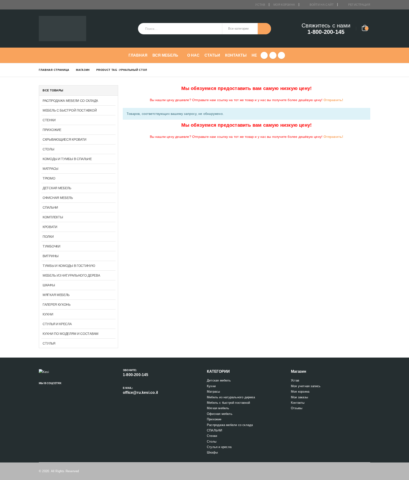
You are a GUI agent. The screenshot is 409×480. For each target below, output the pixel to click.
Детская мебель (57, 188)
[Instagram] (281, 55)
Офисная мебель (58, 198)
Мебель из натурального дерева (71, 275)
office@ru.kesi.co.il (140, 392)
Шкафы (49, 285)
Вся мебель (165, 55)
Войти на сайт (322, 4)
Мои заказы (299, 397)
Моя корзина (284, 4)
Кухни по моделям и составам (70, 334)
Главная (138, 55)
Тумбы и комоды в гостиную (69, 266)
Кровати (50, 227)
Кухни (48, 314)
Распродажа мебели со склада (70, 101)
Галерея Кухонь (57, 304)
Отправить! (333, 100)
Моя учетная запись (306, 386)
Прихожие (52, 130)
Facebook (42, 389)
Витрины (50, 256)
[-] (62, 28)
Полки (48, 236)
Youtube (50, 389)
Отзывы (296, 408)
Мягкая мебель (56, 295)
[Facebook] (264, 55)
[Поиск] (264, 28)
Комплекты (53, 217)
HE (254, 55)
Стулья (49, 343)
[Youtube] (272, 55)
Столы (48, 149)
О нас (193, 55)
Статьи (212, 55)
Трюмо (49, 178)
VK (66, 389)
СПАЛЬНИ (50, 207)
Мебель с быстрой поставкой (70, 110)
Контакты (236, 55)
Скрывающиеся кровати (64, 139)
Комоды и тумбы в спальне (67, 159)
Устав (260, 4)
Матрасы (50, 168)
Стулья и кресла (57, 324)
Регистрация (359, 4)
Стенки (49, 120)
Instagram (58, 389)
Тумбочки (51, 246)
